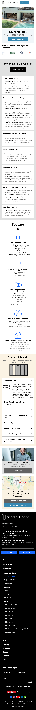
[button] (31, 25)
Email (5, 678)
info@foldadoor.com (9, 523)
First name (6, 672)
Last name (21, 672)
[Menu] (32, 2)
